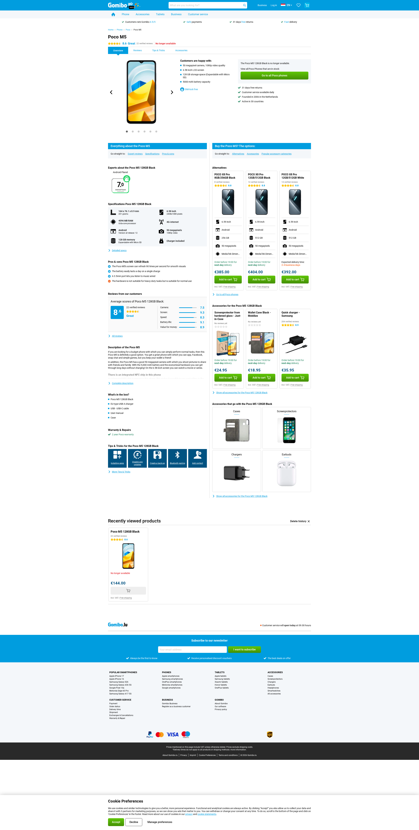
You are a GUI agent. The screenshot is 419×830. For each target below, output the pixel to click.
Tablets (160, 14)
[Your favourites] (298, 5)
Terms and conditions (228, 755)
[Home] (113, 14)
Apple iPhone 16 (116, 679)
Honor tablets (221, 685)
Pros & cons (168, 153)
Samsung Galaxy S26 (118, 682)
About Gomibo (221, 703)
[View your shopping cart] (307, 5)
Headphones (273, 688)
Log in (274, 5)
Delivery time (115, 709)
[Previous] (111, 92)
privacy (189, 814)
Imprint (193, 755)
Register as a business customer (176, 706)
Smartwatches (274, 691)
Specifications (152, 153)
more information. (238, 750)
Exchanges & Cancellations (121, 715)
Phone (125, 14)
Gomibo (219, 699)
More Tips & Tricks (121, 471)
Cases (270, 676)
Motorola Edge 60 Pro (119, 691)
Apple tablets (220, 676)
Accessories (142, 14)
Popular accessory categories (276, 153)
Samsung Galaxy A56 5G (120, 685)
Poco (128, 30)
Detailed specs (119, 250)
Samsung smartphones (172, 679)
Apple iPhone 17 (116, 676)
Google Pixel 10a (116, 688)
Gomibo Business (169, 703)
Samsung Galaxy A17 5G (120, 694)
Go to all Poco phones (227, 294)
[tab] (127, 131)
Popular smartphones (123, 672)
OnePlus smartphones (172, 682)
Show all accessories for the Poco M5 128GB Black (241, 392)
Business (176, 14)
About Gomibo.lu (170, 755)
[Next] (171, 92)
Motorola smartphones (172, 685)
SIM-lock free (191, 89)
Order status (114, 706)
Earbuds (271, 685)
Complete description (122, 383)
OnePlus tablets (222, 688)
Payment (113, 703)
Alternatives (238, 153)
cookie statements (207, 814)
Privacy (183, 755)
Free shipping (230, 287)
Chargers (272, 682)
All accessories (274, 694)
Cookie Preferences (207, 755)
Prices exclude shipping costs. (239, 747)
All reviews (117, 336)
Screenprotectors (275, 679)
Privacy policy (221, 709)
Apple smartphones (170, 676)
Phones (166, 672)
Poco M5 (137, 30)
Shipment (113, 712)
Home (110, 30)
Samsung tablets (222, 679)
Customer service (198, 14)
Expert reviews (135, 153)
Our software (220, 706)
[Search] (244, 5)
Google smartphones (171, 688)
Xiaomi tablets (221, 682)
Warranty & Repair (117, 718)
